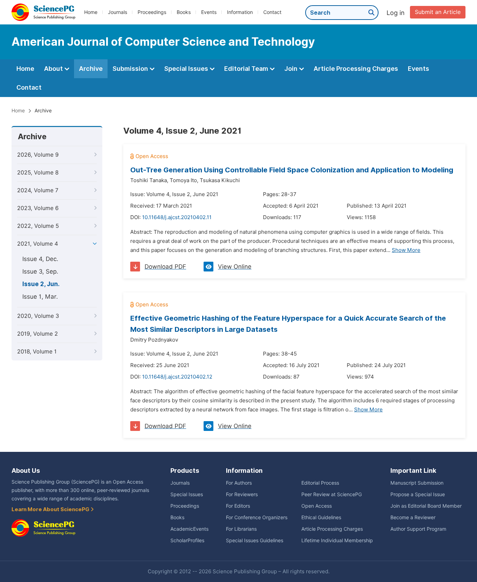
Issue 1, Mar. (40, 296)
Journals (117, 12)
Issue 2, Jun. (41, 284)
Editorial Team (247, 68)
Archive (91, 68)
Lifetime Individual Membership (337, 540)
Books (184, 12)
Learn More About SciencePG (51, 509)
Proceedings (152, 12)
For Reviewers (242, 494)
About (54, 68)
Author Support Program (418, 529)
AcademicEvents (189, 529)
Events (209, 12)
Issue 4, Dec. (40, 258)
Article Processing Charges (356, 68)
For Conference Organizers (256, 517)
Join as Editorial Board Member (426, 506)
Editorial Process (320, 483)
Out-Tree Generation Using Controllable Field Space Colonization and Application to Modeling (291, 170)
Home (90, 12)
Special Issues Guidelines (254, 540)
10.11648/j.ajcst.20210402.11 (177, 217)
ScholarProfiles (187, 540)
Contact (272, 12)
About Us (26, 470)
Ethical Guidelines (321, 517)
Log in (396, 12)
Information (240, 12)
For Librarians (241, 529)
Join (291, 68)
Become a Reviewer (412, 517)
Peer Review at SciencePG (331, 494)
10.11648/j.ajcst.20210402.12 (177, 377)
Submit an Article (438, 12)
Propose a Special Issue (417, 494)
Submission (130, 68)
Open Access (316, 506)
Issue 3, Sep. (40, 271)
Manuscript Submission (416, 483)
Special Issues (187, 68)
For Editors (238, 506)
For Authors (239, 483)
